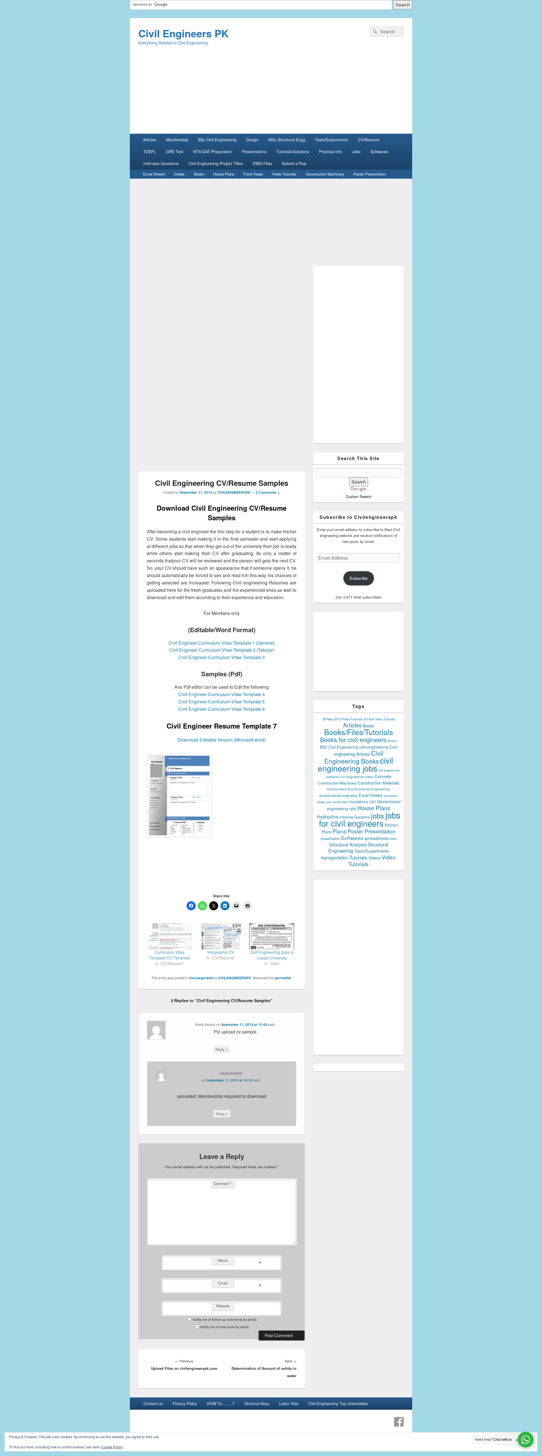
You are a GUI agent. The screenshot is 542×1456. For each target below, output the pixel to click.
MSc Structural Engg (286, 139)
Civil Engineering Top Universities (338, 1403)
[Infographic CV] (221, 936)
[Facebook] (399, 1422)
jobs (377, 815)
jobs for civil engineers (360, 819)
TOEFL (149, 151)
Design (252, 139)
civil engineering (373, 747)
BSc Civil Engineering (217, 139)
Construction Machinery (325, 174)
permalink (283, 977)
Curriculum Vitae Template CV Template (169, 955)
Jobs (356, 151)
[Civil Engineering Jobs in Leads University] (272, 936)
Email (223, 1283)
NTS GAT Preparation (212, 151)
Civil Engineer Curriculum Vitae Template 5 (221, 701)
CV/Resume (368, 139)
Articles (149, 139)
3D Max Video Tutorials (379, 719)
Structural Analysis (348, 844)
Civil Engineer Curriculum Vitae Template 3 (221, 657)
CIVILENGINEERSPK (234, 492)
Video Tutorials (284, 174)
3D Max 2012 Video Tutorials (342, 719)
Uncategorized (201, 977)
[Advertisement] (271, 94)
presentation (330, 838)
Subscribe (358, 578)
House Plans (223, 174)
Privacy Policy (184, 1403)
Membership (177, 139)
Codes (179, 174)
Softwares (379, 151)
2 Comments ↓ (268, 492)
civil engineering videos (356, 776)
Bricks (392, 740)
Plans (339, 831)
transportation (334, 857)
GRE (353, 808)
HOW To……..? (221, 1403)
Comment (223, 1183)
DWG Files (262, 163)
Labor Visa (288, 1403)
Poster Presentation (369, 174)
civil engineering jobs (355, 764)
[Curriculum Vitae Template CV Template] (170, 936)
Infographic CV (220, 952)
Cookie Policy (112, 1446)
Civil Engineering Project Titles (216, 163)
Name (223, 1260)
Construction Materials (378, 783)
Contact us (153, 1403)
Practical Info (330, 151)
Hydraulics (327, 816)
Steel (393, 839)
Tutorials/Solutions (292, 151)
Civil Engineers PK (183, 33)
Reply (221, 1049)
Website (223, 1305)
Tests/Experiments (331, 139)
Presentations (254, 151)
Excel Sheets (154, 174)
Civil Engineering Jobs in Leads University (272, 955)
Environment (337, 789)
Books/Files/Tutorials (358, 731)
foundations (358, 801)
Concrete (383, 776)
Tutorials (358, 857)
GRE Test (174, 151)
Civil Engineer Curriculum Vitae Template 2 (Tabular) (221, 650)
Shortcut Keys (256, 1403)
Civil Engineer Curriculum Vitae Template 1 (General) (222, 643)
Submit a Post (294, 163)
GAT (373, 801)
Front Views (253, 174)
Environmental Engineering (369, 789)
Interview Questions (161, 163)
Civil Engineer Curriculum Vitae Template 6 (221, 709)
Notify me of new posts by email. (225, 1326)
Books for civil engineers (353, 739)
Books (199, 174)
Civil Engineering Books (353, 756)
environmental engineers (338, 795)
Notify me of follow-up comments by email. (225, 1319)
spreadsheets (376, 838)
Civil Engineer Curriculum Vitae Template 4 (221, 694)
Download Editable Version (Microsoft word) (222, 739)
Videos (374, 858)
